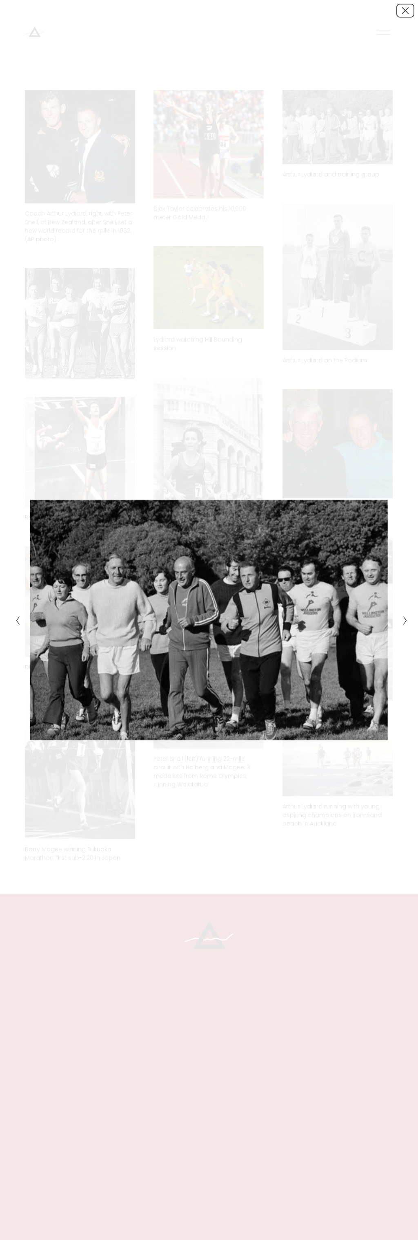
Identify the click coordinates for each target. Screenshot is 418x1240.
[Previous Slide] (15, 620)
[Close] (405, 10)
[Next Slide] (402, 620)
